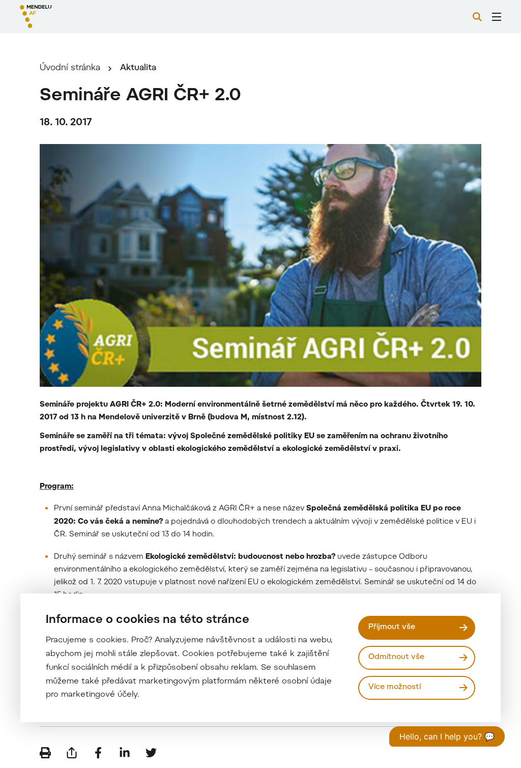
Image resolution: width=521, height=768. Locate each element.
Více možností (394, 687)
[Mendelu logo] (75, 16)
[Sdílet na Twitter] (151, 752)
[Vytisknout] (45, 752)
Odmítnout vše (396, 657)
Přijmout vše (391, 627)
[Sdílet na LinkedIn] (124, 752)
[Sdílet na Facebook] (98, 752)
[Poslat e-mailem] (71, 752)
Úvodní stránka (70, 68)
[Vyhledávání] (477, 16)
